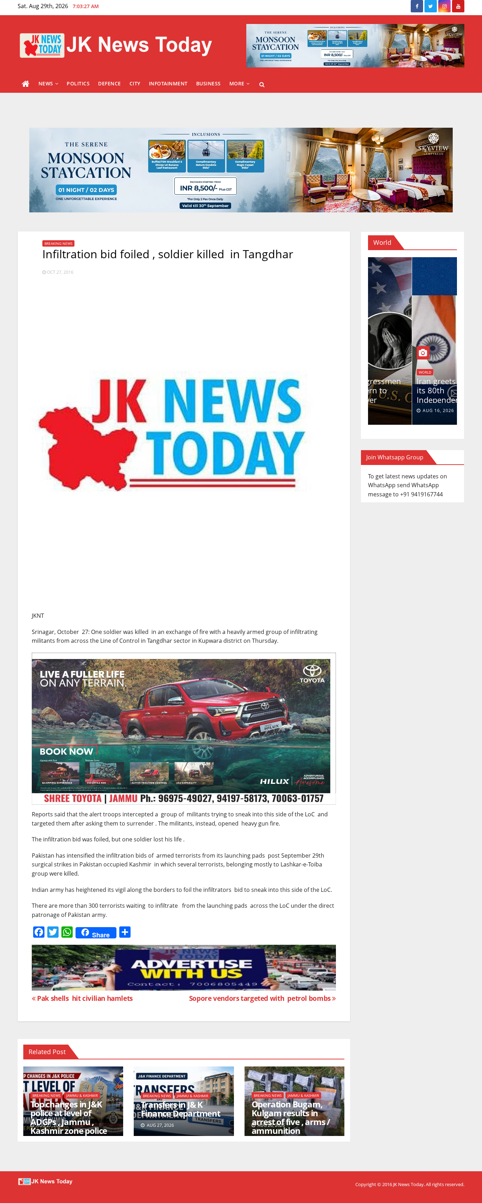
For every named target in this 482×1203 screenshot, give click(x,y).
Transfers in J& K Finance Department (180, 1109)
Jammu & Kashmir (82, 1095)
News (45, 83)
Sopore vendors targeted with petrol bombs (260, 998)
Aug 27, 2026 (394, 410)
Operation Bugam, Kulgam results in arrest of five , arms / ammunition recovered (291, 1121)
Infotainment (168, 83)
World (381, 372)
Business (208, 83)
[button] (262, 84)
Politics (78, 83)
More (237, 83)
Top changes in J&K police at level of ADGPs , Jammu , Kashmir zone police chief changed (68, 1121)
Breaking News (58, 243)
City (134, 83)
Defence (109, 83)
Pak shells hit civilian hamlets (84, 998)
